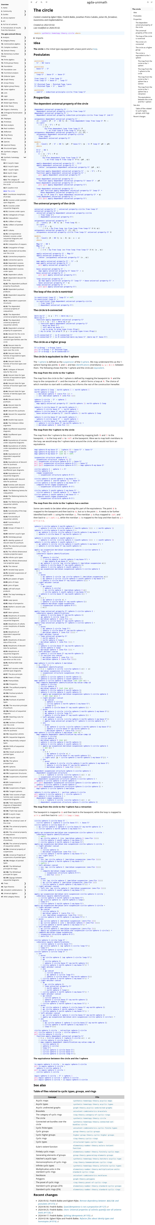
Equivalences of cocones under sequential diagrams (15, 441)
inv (40, 396)
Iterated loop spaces (13, 570)
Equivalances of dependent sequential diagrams (11, 456)
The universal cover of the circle (14, 822)
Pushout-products (13, 693)
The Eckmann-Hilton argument (13, 424)
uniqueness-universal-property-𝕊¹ (50, 221)
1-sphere (42, 361)
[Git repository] (148, 2)
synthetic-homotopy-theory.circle (58, 33)
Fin (44, 552)
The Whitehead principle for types (12, 873)
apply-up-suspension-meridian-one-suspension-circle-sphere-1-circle (68, 832)
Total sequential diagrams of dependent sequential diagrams (12, 805)
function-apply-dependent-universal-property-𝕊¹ (60, 171)
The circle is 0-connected (141, 43)
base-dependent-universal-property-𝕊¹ (55, 179)
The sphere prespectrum (10, 762)
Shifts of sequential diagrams (13, 747)
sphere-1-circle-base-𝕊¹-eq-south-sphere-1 (55, 417)
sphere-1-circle (42, 399)
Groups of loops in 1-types (13, 529)
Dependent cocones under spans (13, 270)
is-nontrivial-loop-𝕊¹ (45, 297)
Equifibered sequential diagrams (14, 430)
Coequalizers (10, 218)
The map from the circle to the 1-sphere (145, 63)
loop (95, 49)
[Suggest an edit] (151, 2)
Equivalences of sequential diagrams (11, 474)
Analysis (5, 37)
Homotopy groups (12, 537)
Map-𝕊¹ (40, 244)
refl (71, 297)
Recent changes (139, 116)
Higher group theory (10, 86)
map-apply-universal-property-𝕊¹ (52, 261)
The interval (10, 566)
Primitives (6, 122)
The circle (9, 191)
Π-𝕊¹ (39, 150)
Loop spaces (10, 600)
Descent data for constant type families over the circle (15, 339)
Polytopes (6, 118)
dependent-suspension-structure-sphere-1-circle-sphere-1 (62, 771)
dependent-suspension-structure (52, 773)
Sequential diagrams (14, 737)
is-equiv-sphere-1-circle (46, 1064)
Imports (39, 38)
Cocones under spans (14, 211)
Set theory (6, 138)
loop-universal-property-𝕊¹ (50, 279)
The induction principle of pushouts (14, 547)
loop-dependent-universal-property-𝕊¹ (55, 189)
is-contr (41, 123)
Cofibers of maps (12, 221)
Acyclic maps (10, 173)
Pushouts (9, 696)
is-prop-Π (57, 331)
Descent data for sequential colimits (12, 406)
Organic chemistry (9, 109)
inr (61, 454)
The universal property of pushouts (15, 839)
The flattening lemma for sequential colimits (15, 503)
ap (42, 195)
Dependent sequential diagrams (14, 296)
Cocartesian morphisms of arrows (14, 195)
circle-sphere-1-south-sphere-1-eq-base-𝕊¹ (55, 490)
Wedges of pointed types (13, 862)
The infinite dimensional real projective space (15, 562)
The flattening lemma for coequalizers (15, 491)
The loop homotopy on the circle (14, 595)
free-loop (54, 78)
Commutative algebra (10, 44)
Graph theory (7, 79)
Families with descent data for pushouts (14, 480)
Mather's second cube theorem (14, 608)
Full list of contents (9, 24)
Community (6, 11)
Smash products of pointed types (13, 753)
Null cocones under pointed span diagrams (13, 669)
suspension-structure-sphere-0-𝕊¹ (50, 457)
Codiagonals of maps (13, 215)
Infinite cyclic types (13, 557)
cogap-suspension (45, 473)
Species (5, 142)
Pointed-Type (59, 84)
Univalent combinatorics (11, 890)
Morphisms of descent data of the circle (14, 641)
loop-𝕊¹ (40, 74)
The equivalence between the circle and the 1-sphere (145, 99)
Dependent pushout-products (13, 290)
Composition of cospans (15, 244)
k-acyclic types (11, 817)
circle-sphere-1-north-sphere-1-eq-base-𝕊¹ (55, 479)
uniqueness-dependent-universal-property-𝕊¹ (56, 119)
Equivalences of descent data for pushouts (15, 463)
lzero (47, 63)
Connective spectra (13, 260)
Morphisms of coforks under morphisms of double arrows (14, 626)
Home (4, 8)
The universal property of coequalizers (15, 833)
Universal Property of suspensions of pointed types (14, 856)
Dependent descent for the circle (14, 279)
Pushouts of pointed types (14, 701)
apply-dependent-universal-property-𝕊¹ (55, 163)
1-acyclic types (10, 170)
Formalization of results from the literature (11, 29)
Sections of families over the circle (13, 723)
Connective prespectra (14, 256)
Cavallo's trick (10, 188)
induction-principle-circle (59, 92)
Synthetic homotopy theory (10, 158)
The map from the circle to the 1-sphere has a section (145, 80)
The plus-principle (12, 674)
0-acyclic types (10, 166)
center (42, 167)
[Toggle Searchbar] (41, 2)
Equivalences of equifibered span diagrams (13, 469)
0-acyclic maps (11, 163)
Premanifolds (10, 681)
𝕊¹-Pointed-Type (42, 84)
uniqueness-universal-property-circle (55, 232)
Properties (137, 19)
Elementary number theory (10, 55)
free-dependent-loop (80, 121)
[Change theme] (36, 2)
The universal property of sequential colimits (15, 844)
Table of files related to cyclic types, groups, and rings (143, 110)
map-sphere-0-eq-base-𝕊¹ (46, 450)
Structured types (9, 148)
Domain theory (8, 50)
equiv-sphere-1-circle (45, 1076)
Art (3, 21)
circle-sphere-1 (42, 469)
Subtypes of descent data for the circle (13, 370)
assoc (43, 575)
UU (43, 63)
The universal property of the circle (15, 827)
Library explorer (8, 18)
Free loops (9, 507)
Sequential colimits (13, 734)
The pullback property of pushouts (14, 688)
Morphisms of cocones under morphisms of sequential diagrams (14, 618)
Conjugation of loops (13, 247)
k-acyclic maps (11, 814)
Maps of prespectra (13, 603)
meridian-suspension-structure (55, 671)
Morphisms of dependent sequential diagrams (11, 634)
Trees (4, 883)
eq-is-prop (48, 329)
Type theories (7, 887)
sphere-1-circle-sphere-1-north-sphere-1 (54, 526)
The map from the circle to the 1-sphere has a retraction (145, 90)
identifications (83, 364)
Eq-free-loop (57, 228)
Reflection (6, 132)
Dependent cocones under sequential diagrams (13, 264)
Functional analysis (9, 73)
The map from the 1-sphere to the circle (145, 71)
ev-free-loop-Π (56, 130)
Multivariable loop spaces (12, 664)
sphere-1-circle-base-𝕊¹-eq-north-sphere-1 (55, 407)
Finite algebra (7, 60)
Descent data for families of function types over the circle (14, 363)
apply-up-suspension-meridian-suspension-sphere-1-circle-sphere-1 (67, 550)
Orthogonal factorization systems (11, 114)
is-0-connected (62, 335)
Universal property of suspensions (14, 850)
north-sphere (63, 390)
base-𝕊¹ (40, 69)
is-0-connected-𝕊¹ (43, 335)
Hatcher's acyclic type (14, 534)
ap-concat (47, 586)
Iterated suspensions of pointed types (14, 574)
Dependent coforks (13, 274)
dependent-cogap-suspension (50, 798)
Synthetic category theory (9, 153)
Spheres (9, 767)
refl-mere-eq (49, 327)
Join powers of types (13, 579)
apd (42, 190)
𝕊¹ (38, 63)
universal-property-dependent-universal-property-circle (64, 213)
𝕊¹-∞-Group (39, 348)
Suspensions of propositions (12, 783)
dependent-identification (51, 667)
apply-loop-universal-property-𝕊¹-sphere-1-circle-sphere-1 (63, 611)
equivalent (99, 367)
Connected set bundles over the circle (14, 252)
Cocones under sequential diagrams (11, 207)
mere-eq (64, 316)
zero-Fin (62, 394)
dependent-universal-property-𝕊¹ (50, 109)
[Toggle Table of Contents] (31, 2)
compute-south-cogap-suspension (52, 496)
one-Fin (66, 396)
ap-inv (44, 848)
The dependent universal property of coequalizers (11, 308)
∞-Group (51, 348)
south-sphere (70, 419)
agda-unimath (97, 2)
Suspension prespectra (15, 770)
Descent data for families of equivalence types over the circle (14, 355)
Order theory (7, 106)
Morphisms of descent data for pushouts (14, 647)
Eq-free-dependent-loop (56, 129)
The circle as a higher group (144, 48)
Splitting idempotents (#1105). (77, 1215)
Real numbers (8, 128)
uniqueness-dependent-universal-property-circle (60, 134)
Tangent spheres (12, 791)
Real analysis (7, 125)
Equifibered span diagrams (12, 435)
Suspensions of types (14, 788)
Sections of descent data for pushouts (13, 729)
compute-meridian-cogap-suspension (57, 603)
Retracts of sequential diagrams (14, 712)
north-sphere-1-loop (44, 390)
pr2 (45, 185)
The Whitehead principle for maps (12, 867)
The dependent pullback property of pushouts (15, 285)
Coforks (8, 230)
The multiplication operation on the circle (12, 658)
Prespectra (10, 684)
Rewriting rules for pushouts (13, 718)
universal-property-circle (72, 209)
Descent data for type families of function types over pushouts (14, 385)
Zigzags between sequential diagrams (12, 879)
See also (136, 105)
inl (61, 452)
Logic (4, 96)
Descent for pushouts (14, 411)
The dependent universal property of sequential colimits (11, 322)
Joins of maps (11, 582)
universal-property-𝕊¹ (45, 209)
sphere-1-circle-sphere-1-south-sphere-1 (54, 538)
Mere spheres (11, 612)
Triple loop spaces (13, 811)
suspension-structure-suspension (58, 673)
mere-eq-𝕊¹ (39, 316)
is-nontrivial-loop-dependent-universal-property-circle (64, 301)
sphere (61, 399)
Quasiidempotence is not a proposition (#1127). (85, 1206)
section (65, 792)
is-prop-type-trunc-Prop (65, 329)
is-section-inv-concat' (52, 655)
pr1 (40, 175)
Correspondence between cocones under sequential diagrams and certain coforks (12, 237)
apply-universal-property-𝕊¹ (50, 253)
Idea (135, 12)
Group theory (7, 83)
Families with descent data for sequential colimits (14, 486)
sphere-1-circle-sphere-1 (46, 792)
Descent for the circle (14, 334)
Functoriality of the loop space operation (14, 512)
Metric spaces (7, 99)
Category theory (8, 41)
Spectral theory (8, 145)
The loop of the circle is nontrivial (144, 37)
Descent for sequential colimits (14, 415)
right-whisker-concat (49, 582)
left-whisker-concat (48, 652)
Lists (4, 93)
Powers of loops (11, 677)
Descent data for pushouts (12, 400)
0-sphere (85, 361)
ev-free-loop (71, 228)
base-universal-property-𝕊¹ (50, 269)
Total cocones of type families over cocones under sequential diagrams (14, 797)
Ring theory (7, 135)
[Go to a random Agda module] (46, 2)
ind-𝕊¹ (40, 92)
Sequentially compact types (14, 742)
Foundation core (8, 69)
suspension (68, 361)
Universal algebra (9, 893)
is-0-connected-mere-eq (66, 337)
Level (44, 121)
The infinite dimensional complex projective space (15, 553)
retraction (65, 1030)
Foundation (6, 66)
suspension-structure (47, 459)
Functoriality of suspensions (11, 523)
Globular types (8, 76)
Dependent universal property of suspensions (13, 329)
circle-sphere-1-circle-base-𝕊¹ (49, 821)
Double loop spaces (13, 420)
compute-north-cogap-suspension (52, 485)
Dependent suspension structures (14, 302)
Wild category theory (10, 897)
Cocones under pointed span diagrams (14, 201)
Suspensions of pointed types (15, 778)
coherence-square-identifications (53, 554)
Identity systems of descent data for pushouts (13, 541)
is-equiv (66, 1064)
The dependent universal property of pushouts (15, 315)
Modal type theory (9, 103)
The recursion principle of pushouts (15, 706)
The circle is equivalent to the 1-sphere (143, 55)
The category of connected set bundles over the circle (14, 182)
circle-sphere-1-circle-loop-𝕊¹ (49, 940)
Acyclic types (10, 176)
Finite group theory (9, 63)
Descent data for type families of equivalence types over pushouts (14, 377)
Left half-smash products (11, 590)
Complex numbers (9, 47)
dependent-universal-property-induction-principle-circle (65, 115)
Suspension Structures (15, 773)
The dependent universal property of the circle (144, 24)
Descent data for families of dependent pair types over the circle (13, 347)
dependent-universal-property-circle (54, 111)
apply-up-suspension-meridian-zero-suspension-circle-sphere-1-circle (68, 894)
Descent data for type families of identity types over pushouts (14, 393)
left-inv (45, 888)
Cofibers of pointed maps (13, 226)
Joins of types (10, 585)
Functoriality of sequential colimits (11, 518)
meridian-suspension (91, 563)
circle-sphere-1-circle (45, 1030)
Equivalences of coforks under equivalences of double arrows (14, 448)
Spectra (9, 758)
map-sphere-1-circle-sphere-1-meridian (53, 663)
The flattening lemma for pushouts (15, 497)
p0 (67, 144)
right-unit (50, 757)
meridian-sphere (46, 394)
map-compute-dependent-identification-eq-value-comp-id (64, 682)
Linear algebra (8, 89)
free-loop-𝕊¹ (40, 78)
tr (89, 144)
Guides (4, 14)
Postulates (137, 16)
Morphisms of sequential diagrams (11, 652)
